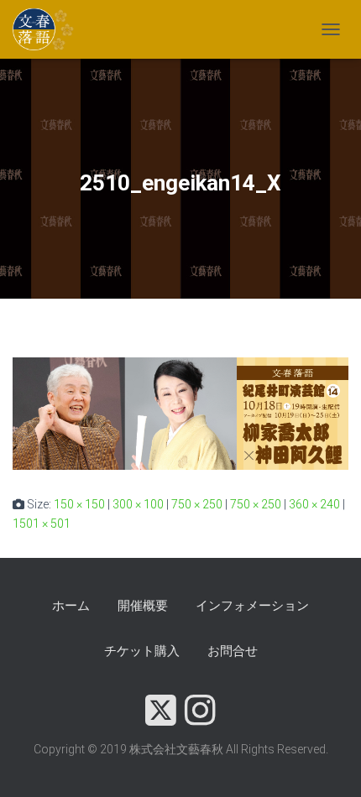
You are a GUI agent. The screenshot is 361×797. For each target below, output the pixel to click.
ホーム (71, 605)
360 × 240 (314, 504)
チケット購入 (142, 651)
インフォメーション (252, 605)
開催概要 (143, 605)
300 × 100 (138, 504)
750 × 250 (196, 504)
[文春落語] (50, 29)
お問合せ (232, 651)
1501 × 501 (42, 523)
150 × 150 (79, 504)
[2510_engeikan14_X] (180, 412)
